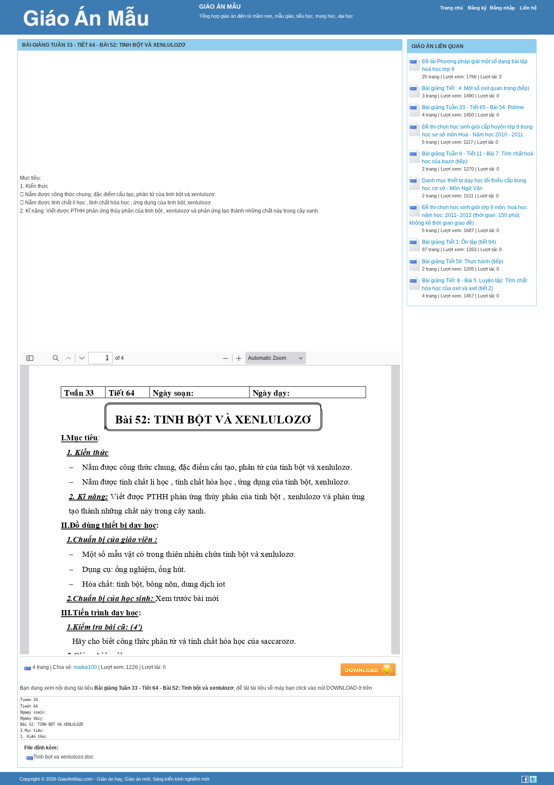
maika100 (85, 667)
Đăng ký (477, 7)
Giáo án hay (109, 779)
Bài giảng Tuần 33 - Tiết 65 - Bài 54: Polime (473, 107)
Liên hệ (528, 7)
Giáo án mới (137, 779)
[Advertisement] (210, 113)
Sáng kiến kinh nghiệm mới (181, 779)
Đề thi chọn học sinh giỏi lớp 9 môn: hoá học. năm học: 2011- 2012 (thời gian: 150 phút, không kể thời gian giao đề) (468, 215)
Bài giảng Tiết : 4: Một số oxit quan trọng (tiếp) (475, 88)
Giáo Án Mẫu (220, 6)
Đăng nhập (502, 7)
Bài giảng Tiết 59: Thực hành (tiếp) (462, 261)
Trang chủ (451, 7)
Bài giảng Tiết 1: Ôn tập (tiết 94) (459, 242)
